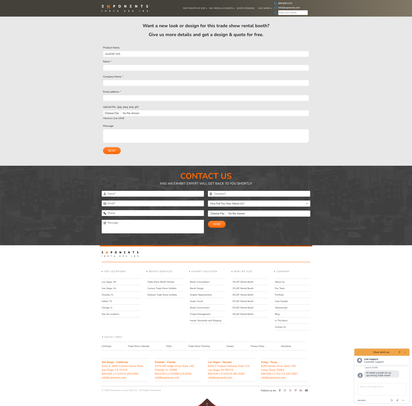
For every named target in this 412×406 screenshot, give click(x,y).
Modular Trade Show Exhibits (162, 294)
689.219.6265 (183, 374)
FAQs (169, 346)
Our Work (264, 8)
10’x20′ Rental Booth (242, 281)
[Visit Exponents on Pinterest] (296, 390)
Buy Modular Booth (221, 8)
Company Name (113, 76)
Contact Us (280, 327)
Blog (277, 314)
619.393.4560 (129, 374)
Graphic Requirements (201, 294)
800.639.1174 (285, 3)
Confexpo (106, 346)
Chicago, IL (107, 307)
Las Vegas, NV (109, 281)
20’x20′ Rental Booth (242, 294)
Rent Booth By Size (194, 8)
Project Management (200, 314)
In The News (281, 320)
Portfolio (279, 294)
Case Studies (281, 301)
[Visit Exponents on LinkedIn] (301, 390)
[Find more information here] (382, 376)
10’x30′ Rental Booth (242, 288)
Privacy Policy (257, 346)
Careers (230, 346)
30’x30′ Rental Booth (242, 314)
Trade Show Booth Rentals (160, 281)
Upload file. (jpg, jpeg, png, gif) (121, 107)
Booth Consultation (200, 281)
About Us (280, 281)
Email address (112, 92)
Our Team (280, 288)
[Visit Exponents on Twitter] (290, 390)
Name (107, 61)
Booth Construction (200, 307)
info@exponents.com (289, 7)
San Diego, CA (109, 288)
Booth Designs (245, 8)
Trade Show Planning (199, 346)
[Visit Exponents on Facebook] (280, 390)
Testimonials (281, 307)
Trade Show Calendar (139, 346)
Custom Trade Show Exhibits (162, 288)
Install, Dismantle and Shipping (205, 320)
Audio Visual (196, 301)
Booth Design (197, 288)
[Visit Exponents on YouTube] (306, 390)
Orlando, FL (108, 294)
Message (108, 126)
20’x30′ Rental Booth (242, 301)
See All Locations (110, 314)
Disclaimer (286, 346)
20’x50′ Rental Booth (242, 307)
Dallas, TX (107, 301)
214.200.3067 (289, 374)
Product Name (111, 47)
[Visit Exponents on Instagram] (285, 390)
